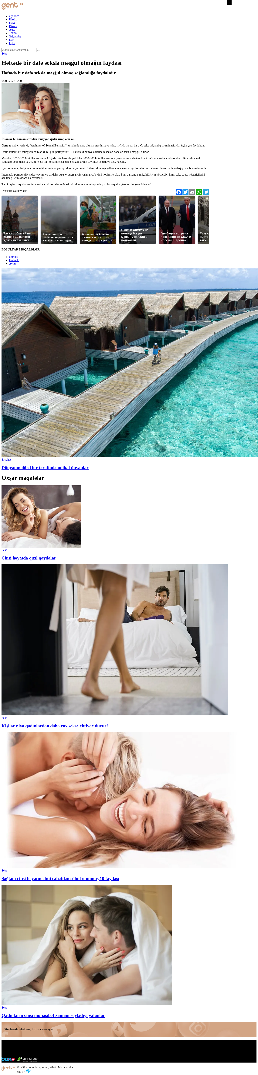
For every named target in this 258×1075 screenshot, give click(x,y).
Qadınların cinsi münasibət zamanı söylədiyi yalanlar (53, 1015)
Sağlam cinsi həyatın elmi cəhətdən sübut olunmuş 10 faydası (60, 878)
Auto (12, 29)
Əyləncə (14, 16)
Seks (4, 53)
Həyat (12, 22)
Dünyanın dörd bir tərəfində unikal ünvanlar (45, 467)
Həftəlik (14, 260)
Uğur (12, 43)
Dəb (11, 39)
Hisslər (13, 19)
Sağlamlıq (15, 36)
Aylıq (12, 263)
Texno (13, 33)
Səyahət (6, 459)
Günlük (13, 256)
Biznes (13, 26)
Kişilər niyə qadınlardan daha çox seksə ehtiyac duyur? (55, 725)
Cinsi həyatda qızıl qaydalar (29, 558)
